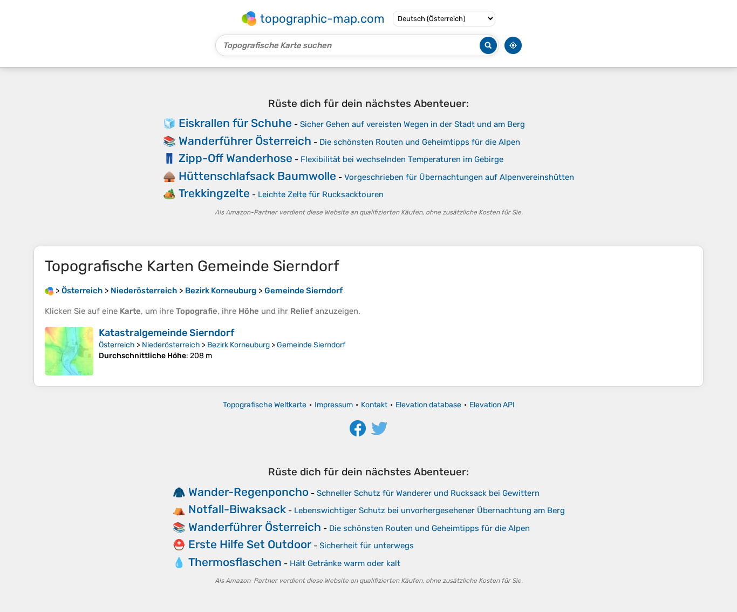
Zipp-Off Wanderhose (235, 158)
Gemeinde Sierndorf (311, 344)
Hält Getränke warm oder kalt (345, 563)
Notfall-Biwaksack (237, 509)
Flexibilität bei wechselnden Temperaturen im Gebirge (402, 159)
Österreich (117, 344)
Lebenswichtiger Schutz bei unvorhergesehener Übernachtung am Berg (429, 510)
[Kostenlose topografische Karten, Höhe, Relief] (49, 290)
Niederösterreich (171, 344)
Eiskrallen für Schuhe (235, 123)
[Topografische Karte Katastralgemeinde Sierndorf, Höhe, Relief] (69, 351)
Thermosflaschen (235, 562)
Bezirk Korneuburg (238, 344)
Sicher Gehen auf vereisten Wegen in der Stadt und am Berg (412, 124)
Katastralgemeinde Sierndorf (166, 333)
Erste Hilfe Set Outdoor (249, 544)
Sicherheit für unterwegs (366, 545)
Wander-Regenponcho (248, 492)
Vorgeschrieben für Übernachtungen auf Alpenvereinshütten (459, 177)
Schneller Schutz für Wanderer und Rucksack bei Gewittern (428, 493)
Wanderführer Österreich (245, 140)
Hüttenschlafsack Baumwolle (257, 176)
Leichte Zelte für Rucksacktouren (321, 194)
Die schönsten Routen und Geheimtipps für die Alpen (419, 142)
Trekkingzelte (214, 193)
